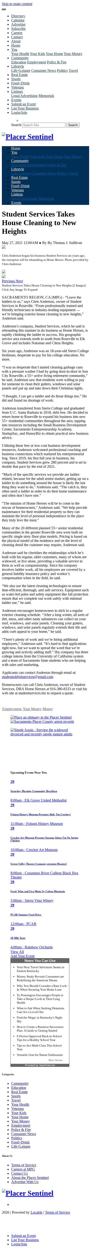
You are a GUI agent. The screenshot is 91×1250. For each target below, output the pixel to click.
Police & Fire (56, 62)
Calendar (17, 20)
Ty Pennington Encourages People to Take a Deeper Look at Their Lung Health (40, 998)
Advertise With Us (24, 1182)
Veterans (17, 87)
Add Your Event (22, 956)
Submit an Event (23, 104)
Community (20, 1083)
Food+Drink (20, 83)
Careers (16, 33)
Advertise (18, 24)
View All (17, 952)
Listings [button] (17, 91)
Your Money (73, 54)
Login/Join (19, 112)
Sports (16, 79)
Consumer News (43, 70)
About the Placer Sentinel (30, 1178)
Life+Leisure (20, 70)
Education (18, 62)
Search (16, 125)
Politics (62, 70)
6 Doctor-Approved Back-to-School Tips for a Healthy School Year (39, 1038)
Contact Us (19, 1173)
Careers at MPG (23, 1169)
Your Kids (37, 54)
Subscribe (18, 29)
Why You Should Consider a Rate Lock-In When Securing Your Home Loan (42, 987)
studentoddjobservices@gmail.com (27, 677)
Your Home (54, 54)
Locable (36, 1212)
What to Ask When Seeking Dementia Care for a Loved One (40, 1010)
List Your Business (25, 108)
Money (47, 709)
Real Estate (19, 75)
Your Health (20, 54)
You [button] (14, 50)
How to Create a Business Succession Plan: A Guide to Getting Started (40, 1028)
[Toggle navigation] (4, 9)
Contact (17, 37)
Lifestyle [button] (17, 66)
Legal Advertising (24, 96)
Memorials (46, 96)
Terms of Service (23, 1165)
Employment (36, 62)
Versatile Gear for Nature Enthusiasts (40, 1055)
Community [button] (20, 58)
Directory (18, 16)
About (16, 41)
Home (15, 45)
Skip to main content (17, 4)
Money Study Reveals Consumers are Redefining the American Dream (40, 978)
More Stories (55, 1060)
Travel (73, 70)
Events (16, 100)
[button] (9, 281)
